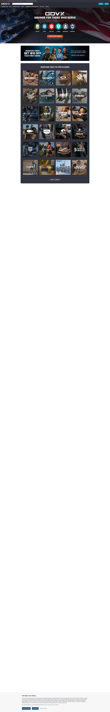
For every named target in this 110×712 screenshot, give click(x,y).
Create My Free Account (55, 36)
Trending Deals (4, 6)
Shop (10, 6)
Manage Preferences (43, 708)
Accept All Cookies (26, 708)
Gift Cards (42, 6)
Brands (47, 6)
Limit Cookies (35, 708)
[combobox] (22, 4)
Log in (62, 38)
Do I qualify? (49, 38)
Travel (22, 6)
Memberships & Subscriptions (31, 6)
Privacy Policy (47, 704)
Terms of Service (55, 704)
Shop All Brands (55, 179)
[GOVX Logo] (5, 4)
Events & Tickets (16, 6)
